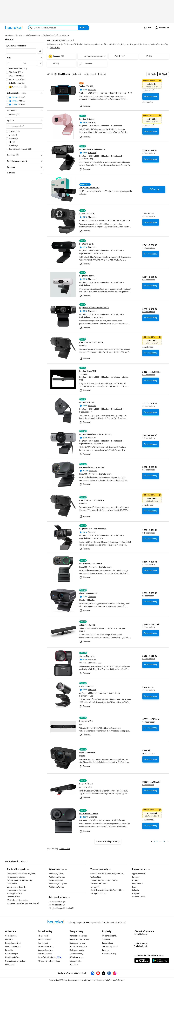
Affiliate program (76, 957)
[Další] (168, 841)
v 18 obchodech (148, 248)
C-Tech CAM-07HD (87, 214)
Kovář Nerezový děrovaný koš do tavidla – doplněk (107, 890)
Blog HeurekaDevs (12, 957)
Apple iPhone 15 (138, 874)
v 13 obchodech (148, 690)
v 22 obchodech (148, 216)
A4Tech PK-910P (86, 686)
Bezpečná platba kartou (47, 957)
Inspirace (105, 950)
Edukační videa (76, 961)
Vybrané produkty (99, 869)
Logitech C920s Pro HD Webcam (92, 529)
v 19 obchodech (148, 406)
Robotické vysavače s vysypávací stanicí (23, 903)
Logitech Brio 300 (86, 402)
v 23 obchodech (148, 438)
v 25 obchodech (148, 533)
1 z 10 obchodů (148, 90)
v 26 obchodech (148, 153)
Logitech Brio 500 (86, 276)
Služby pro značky (77, 950)
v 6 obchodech (148, 785)
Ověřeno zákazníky (109, 936)
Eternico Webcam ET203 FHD (91, 342)
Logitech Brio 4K (86, 244)
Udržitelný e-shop (109, 953)
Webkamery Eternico (57, 877)
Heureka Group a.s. (75, 980)
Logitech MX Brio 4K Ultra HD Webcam (95, 434)
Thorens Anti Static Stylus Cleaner (104, 880)
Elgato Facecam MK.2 (88, 593)
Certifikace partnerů (110, 946)
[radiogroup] (24, 101)
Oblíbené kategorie (16, 869)
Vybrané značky (56, 869)
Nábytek (135, 893)
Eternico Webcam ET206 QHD (91, 500)
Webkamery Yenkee (56, 887)
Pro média (9, 950)
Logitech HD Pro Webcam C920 (92, 149)
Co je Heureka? (11, 936)
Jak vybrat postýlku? (57, 905)
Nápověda (74, 964)
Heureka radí (43, 943)
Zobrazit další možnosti (18, 149)
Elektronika (19, 35)
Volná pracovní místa (13, 946)
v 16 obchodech (148, 375)
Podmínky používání (13, 943)
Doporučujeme (139, 869)
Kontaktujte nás (140, 934)
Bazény (135, 880)
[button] (21, 50)
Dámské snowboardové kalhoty (19, 880)
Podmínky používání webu (115, 980)
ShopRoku (106, 939)
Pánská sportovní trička (16, 877)
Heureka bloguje (11, 953)
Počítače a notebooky (32, 35)
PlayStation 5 (137, 883)
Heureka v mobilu (44, 939)
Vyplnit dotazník (140, 946)
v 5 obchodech (148, 596)
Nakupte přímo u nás (46, 946)
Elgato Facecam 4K (87, 752)
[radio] (7, 97)
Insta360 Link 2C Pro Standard (92, 467)
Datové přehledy (76, 953)
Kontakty (9, 939)
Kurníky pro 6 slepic (14, 893)
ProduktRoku (107, 943)
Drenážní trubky (13, 897)
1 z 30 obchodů (148, 125)
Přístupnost (10, 964)
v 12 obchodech (148, 658)
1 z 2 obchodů (147, 347)
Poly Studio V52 (86, 721)
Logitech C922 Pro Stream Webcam (94, 307)
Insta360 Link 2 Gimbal (88, 813)
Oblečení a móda (138, 897)
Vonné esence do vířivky (16, 887)
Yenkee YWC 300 (86, 86)
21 (164, 841)
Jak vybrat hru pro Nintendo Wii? (61, 908)
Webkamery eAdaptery (58, 883)
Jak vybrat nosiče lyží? (57, 901)
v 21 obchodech (148, 627)
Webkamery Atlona (56, 874)
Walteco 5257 (95, 877)
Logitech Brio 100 (86, 119)
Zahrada (135, 890)
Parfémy (135, 877)
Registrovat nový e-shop (79, 939)
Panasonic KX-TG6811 (98, 883)
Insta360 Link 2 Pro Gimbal (90, 563)
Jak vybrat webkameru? (89, 187)
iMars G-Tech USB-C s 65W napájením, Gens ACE (107, 874)
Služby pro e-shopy (77, 943)
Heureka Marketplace (78, 946)
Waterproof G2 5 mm (98, 893)
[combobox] (53, 27)
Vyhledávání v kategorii (16, 46)
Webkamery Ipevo (56, 880)
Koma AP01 (94, 887)
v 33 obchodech (148, 280)
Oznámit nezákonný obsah (15, 961)
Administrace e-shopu (78, 936)
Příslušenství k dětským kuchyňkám (21, 874)
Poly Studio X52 (86, 784)
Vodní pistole (12, 883)
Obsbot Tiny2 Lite (86, 656)
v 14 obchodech (148, 470)
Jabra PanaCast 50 (87, 625)
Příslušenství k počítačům (50, 35)
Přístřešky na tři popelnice (17, 900)
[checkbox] (7, 69)
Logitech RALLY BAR (87, 371)
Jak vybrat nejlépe (58, 897)
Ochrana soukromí (45, 953)
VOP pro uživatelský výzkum (49, 961)
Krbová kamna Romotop (16, 890)
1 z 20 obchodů (148, 820)
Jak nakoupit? (43, 936)
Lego (134, 887)
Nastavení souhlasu (45, 950)
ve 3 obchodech (148, 722)
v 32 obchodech (148, 312)
